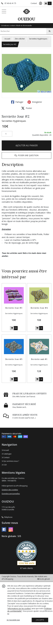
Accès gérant (44, 579)
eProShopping (7, 579)
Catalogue (7, 454)
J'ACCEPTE (40, 620)
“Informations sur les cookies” (19, 608)
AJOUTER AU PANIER (27, 145)
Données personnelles (11, 493)
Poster (28, 108)
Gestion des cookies (10, 490)
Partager (19, 102)
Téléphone (7, 517)
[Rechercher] (49, 31)
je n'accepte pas (13, 620)
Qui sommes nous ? (11, 461)
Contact (34, 3)
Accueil (7, 39)
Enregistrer (37, 102)
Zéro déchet (20, 39)
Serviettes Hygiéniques (38, 39)
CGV (5, 465)
